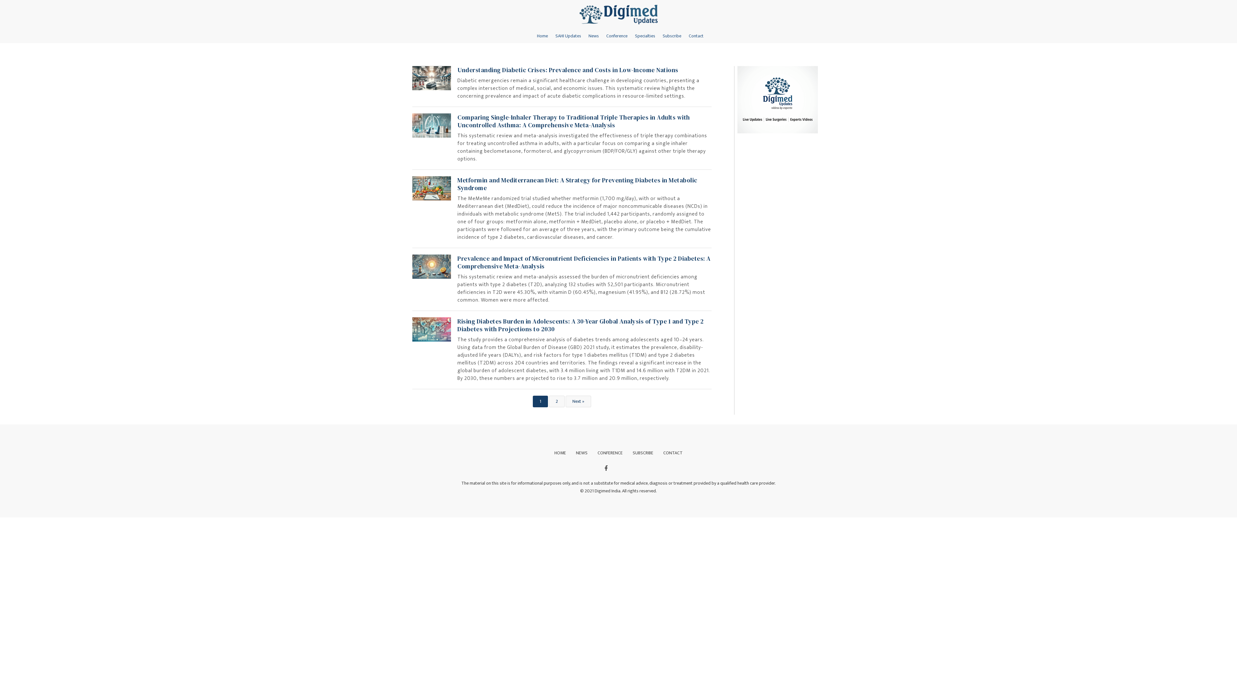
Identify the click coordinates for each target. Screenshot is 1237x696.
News (594, 36)
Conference (617, 36)
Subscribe (672, 36)
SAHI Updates (568, 36)
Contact (696, 36)
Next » (578, 401)
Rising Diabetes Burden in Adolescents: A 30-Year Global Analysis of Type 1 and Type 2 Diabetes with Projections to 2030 (580, 325)
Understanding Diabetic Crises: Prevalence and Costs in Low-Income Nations (567, 70)
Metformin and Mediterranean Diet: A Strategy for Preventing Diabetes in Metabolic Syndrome (577, 184)
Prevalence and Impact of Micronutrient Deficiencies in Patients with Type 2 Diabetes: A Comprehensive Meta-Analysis (584, 262)
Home (542, 36)
